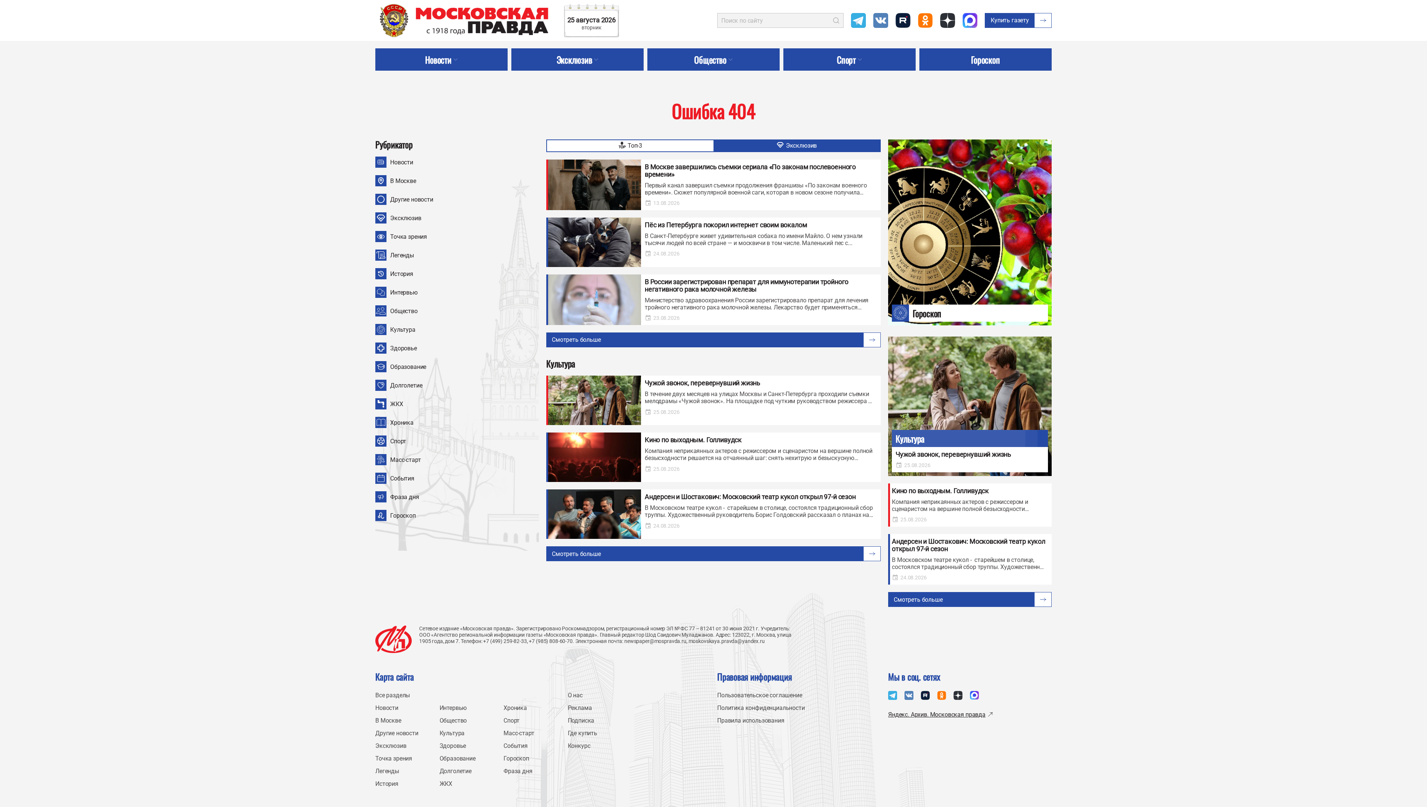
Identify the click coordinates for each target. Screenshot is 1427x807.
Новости (401, 162)
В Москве (403, 180)
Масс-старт (405, 459)
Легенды (402, 255)
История (401, 273)
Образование (408, 366)
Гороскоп (403, 515)
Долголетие (406, 385)
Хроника (402, 422)
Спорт (398, 441)
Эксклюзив (405, 218)
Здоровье (403, 348)
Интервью (404, 292)
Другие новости (411, 199)
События (402, 478)
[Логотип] (393, 639)
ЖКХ (396, 404)
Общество (404, 311)
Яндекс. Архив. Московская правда (937, 714)
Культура (402, 329)
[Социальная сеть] (858, 20)
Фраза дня (404, 497)
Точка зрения (408, 236)
